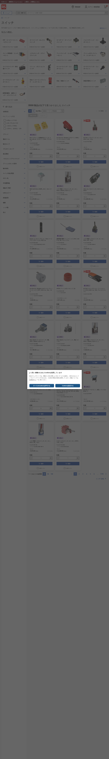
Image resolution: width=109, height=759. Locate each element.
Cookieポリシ (32, 380)
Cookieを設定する (67, 386)
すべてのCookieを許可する (41, 386)
